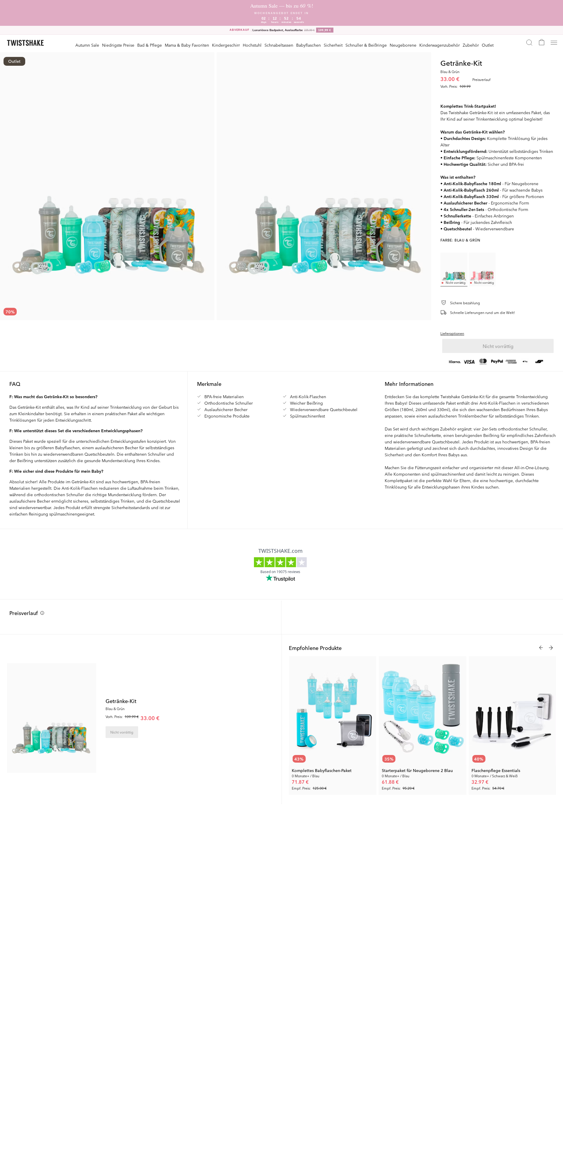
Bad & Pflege (149, 45)
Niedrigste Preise (118, 45)
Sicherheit (333, 45)
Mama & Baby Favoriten (187, 45)
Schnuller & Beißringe (366, 45)
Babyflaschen (308, 45)
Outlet (488, 45)
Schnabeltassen (278, 45)
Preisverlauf (23, 612)
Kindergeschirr (226, 45)
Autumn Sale (87, 45)
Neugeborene (403, 45)
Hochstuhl (252, 45)
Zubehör (471, 45)
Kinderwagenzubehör (439, 45)
